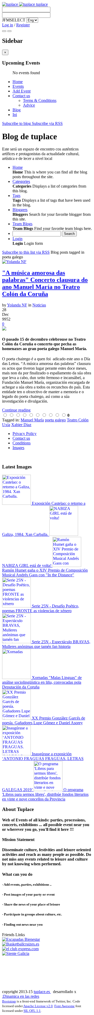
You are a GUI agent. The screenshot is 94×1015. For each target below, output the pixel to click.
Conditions (22, 443)
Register (23, 25)
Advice (29, 105)
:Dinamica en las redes (20, 996)
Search (69, 234)
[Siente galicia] (15, 953)
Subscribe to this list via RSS (26, 252)
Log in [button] (7, 25)
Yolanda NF (17, 305)
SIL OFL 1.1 (32, 1011)
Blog (17, 110)
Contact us (21, 96)
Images (18, 447)
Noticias (39, 305)
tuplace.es (42, 991)
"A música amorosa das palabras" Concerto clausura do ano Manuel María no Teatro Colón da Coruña (45, 283)
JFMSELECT (13, 20)
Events (18, 86)
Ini (15, 114)
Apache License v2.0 (38, 1006)
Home (18, 81)
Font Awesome (64, 1006)
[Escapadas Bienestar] (21, 939)
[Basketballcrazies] (20, 944)
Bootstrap (9, 1001)
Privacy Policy (25, 433)
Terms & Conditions (39, 100)
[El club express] (20, 949)
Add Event (22, 91)
